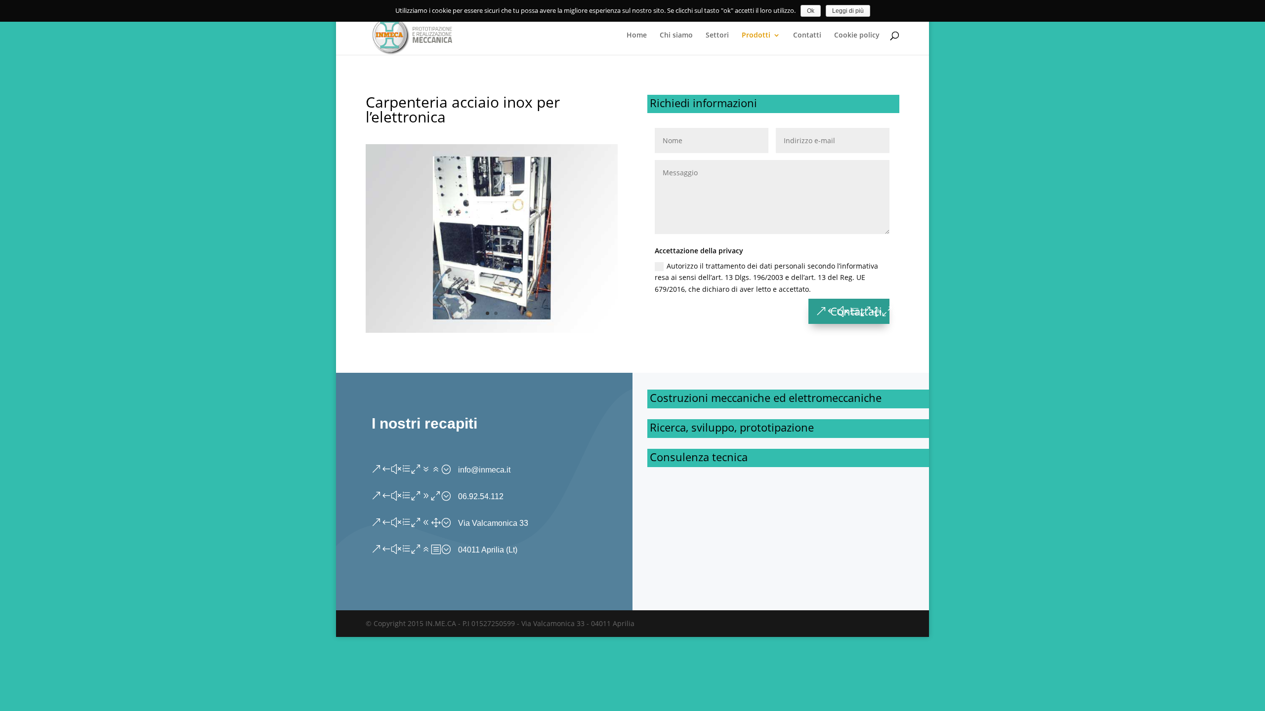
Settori (717, 36)
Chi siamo (676, 36)
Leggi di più (848, 10)
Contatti (807, 36)
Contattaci (856, 311)
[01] (492, 330)
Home (637, 36)
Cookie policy (857, 36)
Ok (810, 10)
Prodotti (756, 36)
